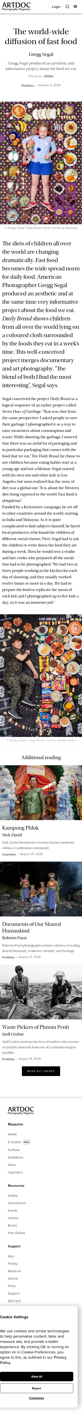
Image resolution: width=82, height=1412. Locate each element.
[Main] (16, 6)
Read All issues (41, 1071)
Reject (36, 1388)
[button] (76, 6)
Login (56, 6)
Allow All (36, 1376)
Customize (36, 1398)
